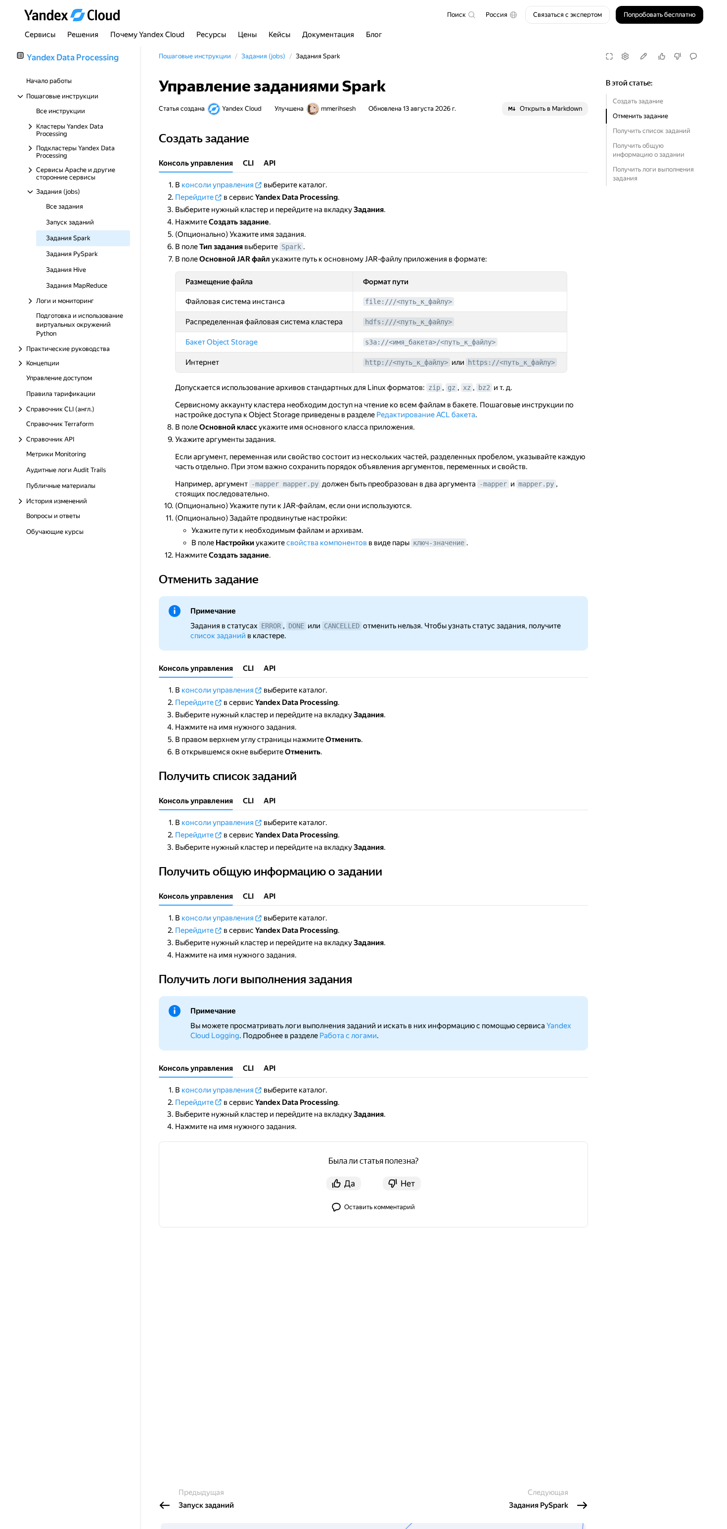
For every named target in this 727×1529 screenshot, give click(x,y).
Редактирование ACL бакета (425, 414)
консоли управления (218, 184)
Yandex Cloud (242, 108)
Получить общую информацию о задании (648, 150)
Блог (374, 34)
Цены (247, 34)
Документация (328, 34)
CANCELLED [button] (342, 626)
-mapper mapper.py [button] (284, 484)
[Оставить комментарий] (693, 56)
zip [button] (434, 388)
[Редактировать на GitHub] (643, 56)
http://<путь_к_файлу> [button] (406, 362)
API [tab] (269, 163)
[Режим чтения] (609, 56)
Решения (82, 34)
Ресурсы (211, 34)
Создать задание (638, 101)
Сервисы (40, 34)
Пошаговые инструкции (195, 56)
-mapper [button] (493, 484)
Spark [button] (291, 247)
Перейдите (194, 197)
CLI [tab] (248, 163)
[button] (501, 15)
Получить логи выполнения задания (653, 174)
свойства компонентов (326, 542)
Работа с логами (348, 1035)
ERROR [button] (271, 626)
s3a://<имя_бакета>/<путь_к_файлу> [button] (430, 342)
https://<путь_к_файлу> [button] (511, 362)
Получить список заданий (651, 130)
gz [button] (451, 388)
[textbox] (461, 14)
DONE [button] (296, 626)
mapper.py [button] (536, 484)
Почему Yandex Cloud (147, 34)
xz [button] (467, 388)
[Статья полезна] (662, 56)
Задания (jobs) (263, 56)
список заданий (218, 635)
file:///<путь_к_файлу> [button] (408, 302)
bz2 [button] (484, 388)
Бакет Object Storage (221, 342)
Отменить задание (640, 116)
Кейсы (279, 34)
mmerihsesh (338, 108)
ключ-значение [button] (438, 543)
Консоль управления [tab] (196, 163)
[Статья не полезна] (677, 56)
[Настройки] (625, 56)
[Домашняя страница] (77, 14)
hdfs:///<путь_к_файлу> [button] (408, 322)
